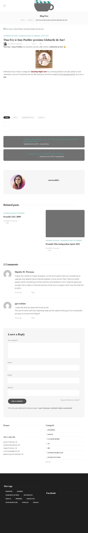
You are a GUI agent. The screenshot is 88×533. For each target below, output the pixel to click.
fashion (27, 139)
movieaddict (11, 43)
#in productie (28, 495)
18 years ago (14, 220)
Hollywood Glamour (57, 139)
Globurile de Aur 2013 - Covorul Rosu (36, 144)
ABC (48, 448)
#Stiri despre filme (12, 502)
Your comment (13, 340)
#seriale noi (31, 498)
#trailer (35, 502)
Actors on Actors (53, 457)
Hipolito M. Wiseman (24, 272)
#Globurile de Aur (27, 117)
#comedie (20, 491)
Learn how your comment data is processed (55, 408)
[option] (23, 216)
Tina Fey (30, 20)
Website (10, 387)
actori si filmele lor (55, 452)
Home (22, 20)
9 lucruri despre (53, 439)
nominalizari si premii (29, 36)
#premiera (19, 498)
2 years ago (56, 248)
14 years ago (18, 43)
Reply (33, 292)
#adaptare (9, 491)
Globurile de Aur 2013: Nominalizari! (52, 156)
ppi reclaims (20, 303)
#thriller (25, 502)
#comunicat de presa (12, 495)
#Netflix (8, 498)
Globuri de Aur (10, 36)
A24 (48, 443)
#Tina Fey (41, 117)
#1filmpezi (51, 430)
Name (10, 362)
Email (10, 375)
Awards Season (52, 240)
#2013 (15, 117)
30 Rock (50, 434)
